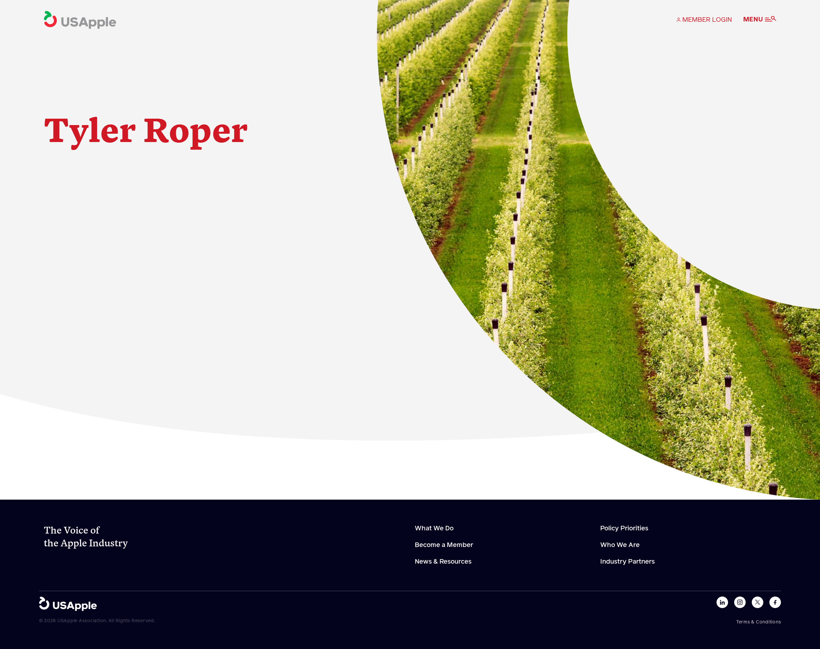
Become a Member (444, 545)
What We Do (434, 528)
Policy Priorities (624, 528)
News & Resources (443, 561)
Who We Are (620, 545)
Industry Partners (627, 561)
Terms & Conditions (758, 622)
